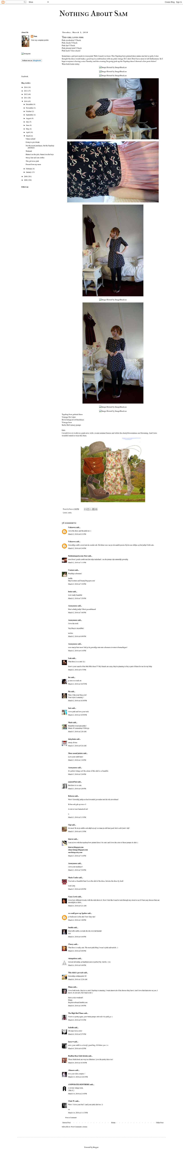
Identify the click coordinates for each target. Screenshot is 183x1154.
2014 (26, 87)
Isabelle (71, 1027)
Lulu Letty (71, 885)
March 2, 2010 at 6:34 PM (77, 548)
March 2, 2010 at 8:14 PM (77, 650)
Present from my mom (33, 164)
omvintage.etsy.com (75, 852)
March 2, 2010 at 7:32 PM (77, 584)
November (30, 108)
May (28, 129)
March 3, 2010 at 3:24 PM (77, 774)
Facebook (24, 76)
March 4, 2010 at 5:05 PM (77, 951)
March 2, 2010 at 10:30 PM (77, 700)
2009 (26, 176)
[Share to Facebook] (93, 509)
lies (69, 677)
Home (113, 1122)
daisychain (72, 739)
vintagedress (72, 958)
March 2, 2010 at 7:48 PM (77, 612)
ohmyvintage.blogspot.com (78, 850)
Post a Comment (70, 1117)
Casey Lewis (72, 896)
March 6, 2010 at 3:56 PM (77, 1005)
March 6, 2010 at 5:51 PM (77, 1020)
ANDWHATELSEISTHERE (78, 1084)
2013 (26, 91)
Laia (69, 658)
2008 (26, 180)
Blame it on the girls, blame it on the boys (40, 154)
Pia (69, 691)
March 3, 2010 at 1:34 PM (77, 760)
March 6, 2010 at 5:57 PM (77, 1034)
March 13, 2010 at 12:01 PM (78, 1077)
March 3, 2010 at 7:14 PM (77, 856)
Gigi (69, 825)
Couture (71, 570)
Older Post (159, 1122)
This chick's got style (75, 972)
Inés (69, 708)
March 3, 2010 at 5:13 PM (77, 817)
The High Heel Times (75, 1013)
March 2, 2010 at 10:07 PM (77, 684)
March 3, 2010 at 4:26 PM (77, 788)
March (28, 136)
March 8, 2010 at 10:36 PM (77, 1062)
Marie (70, 722)
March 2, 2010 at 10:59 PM (77, 715)
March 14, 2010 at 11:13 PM (78, 1112)
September (30, 115)
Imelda (70, 927)
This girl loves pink (32, 161)
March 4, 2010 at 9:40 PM (77, 965)
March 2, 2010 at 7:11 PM (77, 562)
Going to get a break (32, 142)
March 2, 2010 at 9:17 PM (77, 669)
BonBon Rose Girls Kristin (78, 1056)
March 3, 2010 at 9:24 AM (77, 745)
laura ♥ (70, 1041)
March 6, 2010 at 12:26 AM (77, 979)
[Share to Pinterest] (96, 509)
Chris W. (71, 1101)
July (27, 122)
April (28, 132)
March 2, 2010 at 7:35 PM (77, 598)
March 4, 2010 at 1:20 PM (77, 920)
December (29, 104)
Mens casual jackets (75, 753)
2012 (26, 94)
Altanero (71, 1070)
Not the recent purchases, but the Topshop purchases (40, 146)
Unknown (72, 527)
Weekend (29, 151)
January (29, 172)
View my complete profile (39, 40)
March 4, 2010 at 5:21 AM (77, 905)
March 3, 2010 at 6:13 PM (77, 831)
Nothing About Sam (93, 13)
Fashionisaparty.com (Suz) (77, 556)
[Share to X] (90, 509)
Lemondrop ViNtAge (82, 728)
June (28, 125)
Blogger (95, 1147)
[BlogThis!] (88, 509)
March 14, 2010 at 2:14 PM (77, 1093)
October (29, 111)
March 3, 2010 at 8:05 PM (77, 889)
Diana (70, 987)
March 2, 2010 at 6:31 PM (77, 534)
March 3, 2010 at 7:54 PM (77, 870)
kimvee (70, 839)
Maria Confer (73, 877)
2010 (26, 101)
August (28, 118)
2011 (26, 97)
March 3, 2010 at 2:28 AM (77, 731)
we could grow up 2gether (77, 913)
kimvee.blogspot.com (75, 847)
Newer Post (66, 1122)
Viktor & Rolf (30, 139)
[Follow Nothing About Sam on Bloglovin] (31, 61)
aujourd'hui (72, 782)
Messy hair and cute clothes (35, 157)
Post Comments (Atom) (79, 1126)
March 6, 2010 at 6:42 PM (77, 1048)
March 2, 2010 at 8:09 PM (77, 636)
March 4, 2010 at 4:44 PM (77, 936)
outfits (70, 513)
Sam (35, 36)
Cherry (70, 944)
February (29, 168)
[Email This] (85, 509)
